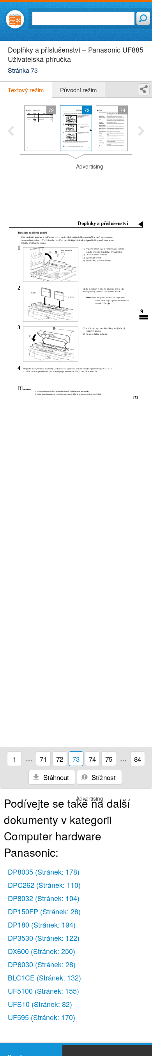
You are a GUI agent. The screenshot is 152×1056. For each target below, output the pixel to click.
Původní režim (78, 90)
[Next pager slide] (141, 131)
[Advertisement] (76, 182)
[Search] (143, 18)
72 (59, 759)
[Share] (144, 89)
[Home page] (15, 19)
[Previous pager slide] (11, 131)
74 (92, 759)
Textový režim (26, 90)
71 (43, 759)
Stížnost (103, 777)
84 (137, 759)
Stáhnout (55, 777)
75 (108, 759)
